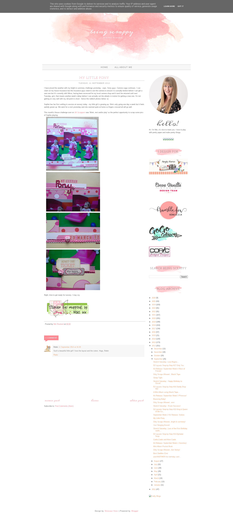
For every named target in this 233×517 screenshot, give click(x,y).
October (157, 356)
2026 (154, 298)
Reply (56, 355)
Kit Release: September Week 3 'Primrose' (169, 396)
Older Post (137, 400)
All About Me (123, 67)
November (158, 352)
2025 (154, 301)
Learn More (169, 6)
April (156, 475)
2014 (154, 339)
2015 (154, 335)
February (157, 482)
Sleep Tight (157, 378)
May (156, 471)
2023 (154, 308)
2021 (154, 315)
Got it (181, 6)
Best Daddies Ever (160, 453)
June (156, 468)
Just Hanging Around (161, 425)
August (157, 461)
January (157, 485)
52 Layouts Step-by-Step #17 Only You (168, 365)
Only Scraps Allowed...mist (163, 402)
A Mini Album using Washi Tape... (166, 392)
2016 (154, 332)
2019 (154, 322)
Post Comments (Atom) (64, 406)
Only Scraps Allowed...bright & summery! (169, 422)
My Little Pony (159, 418)
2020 (154, 318)
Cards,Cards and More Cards (164, 440)
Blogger (134, 511)
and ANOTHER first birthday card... (167, 457)
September (158, 359)
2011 (154, 489)
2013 (154, 342)
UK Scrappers (79, 112)
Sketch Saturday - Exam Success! (167, 406)
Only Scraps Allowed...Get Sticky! (166, 450)
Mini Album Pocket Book (163, 446)
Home (104, 67)
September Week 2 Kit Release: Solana (168, 415)
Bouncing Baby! (159, 399)
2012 (154, 346)
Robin (56, 347)
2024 (154, 305)
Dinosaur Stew (111, 511)
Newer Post (52, 400)
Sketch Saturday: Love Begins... (166, 362)
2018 (154, 325)
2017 (154, 329)
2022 (154, 311)
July (156, 464)
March (156, 478)
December (158, 349)
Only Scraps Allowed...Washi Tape (166, 374)
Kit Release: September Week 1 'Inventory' (170, 443)
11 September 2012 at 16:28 (70, 347)
